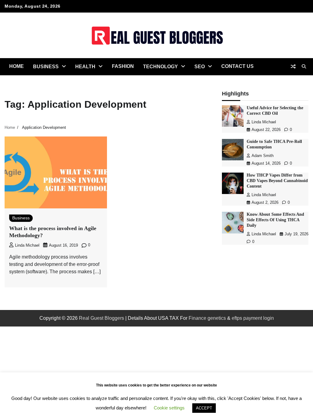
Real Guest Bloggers (101, 318)
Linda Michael (27, 245)
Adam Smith (263, 156)
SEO (199, 66)
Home (16, 66)
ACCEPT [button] (204, 408)
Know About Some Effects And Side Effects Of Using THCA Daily (275, 220)
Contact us (237, 66)
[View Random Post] (293, 66)
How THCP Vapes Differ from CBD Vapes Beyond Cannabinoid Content (277, 180)
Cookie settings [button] (169, 407)
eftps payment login (253, 318)
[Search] (303, 66)
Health (85, 66)
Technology (160, 66)
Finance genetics (207, 318)
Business (46, 66)
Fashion (123, 66)
